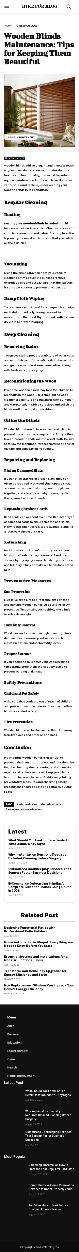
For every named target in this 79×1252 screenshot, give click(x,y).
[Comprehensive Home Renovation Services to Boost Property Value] (14, 1190)
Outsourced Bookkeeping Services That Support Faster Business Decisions (39, 870)
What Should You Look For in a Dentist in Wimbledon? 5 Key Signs (39, 842)
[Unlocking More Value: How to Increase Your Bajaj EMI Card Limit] (14, 1170)
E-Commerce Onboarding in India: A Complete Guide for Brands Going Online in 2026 (40, 887)
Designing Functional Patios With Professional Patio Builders (30, 929)
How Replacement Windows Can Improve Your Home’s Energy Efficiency (39, 987)
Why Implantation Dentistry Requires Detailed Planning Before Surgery (37, 856)
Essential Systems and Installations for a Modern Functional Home (36, 958)
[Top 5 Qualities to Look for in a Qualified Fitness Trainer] (14, 1210)
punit (8, 26)
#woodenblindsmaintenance (24, 809)
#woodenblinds (51, 804)
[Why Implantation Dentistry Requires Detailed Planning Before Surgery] (14, 1116)
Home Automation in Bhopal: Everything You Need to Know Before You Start (38, 944)
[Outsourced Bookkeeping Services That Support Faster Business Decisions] (14, 1137)
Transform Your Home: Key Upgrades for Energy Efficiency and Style (35, 972)
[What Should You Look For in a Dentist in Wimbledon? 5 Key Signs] (14, 1096)
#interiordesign (26, 804)
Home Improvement (21, 137)
